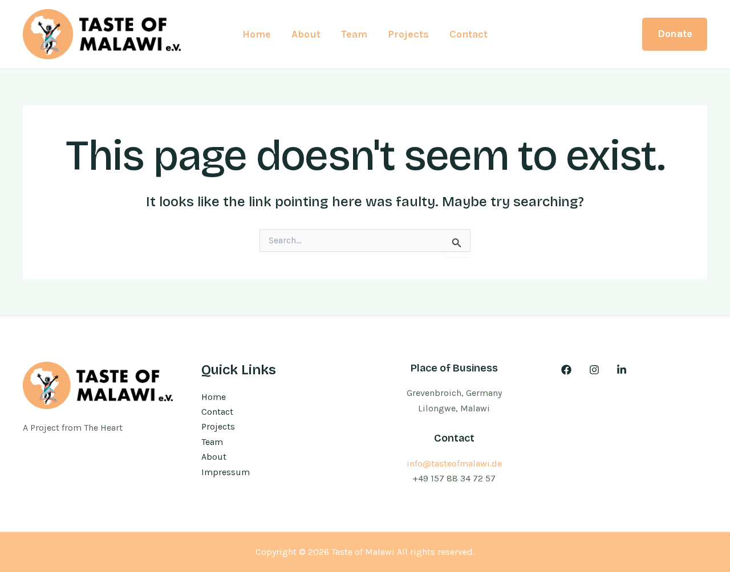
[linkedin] (623, 370)
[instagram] (595, 370)
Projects (408, 34)
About (306, 34)
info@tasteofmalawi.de (454, 463)
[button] (674, 34)
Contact (468, 34)
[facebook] (568, 370)
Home (256, 34)
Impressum (225, 472)
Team (354, 34)
